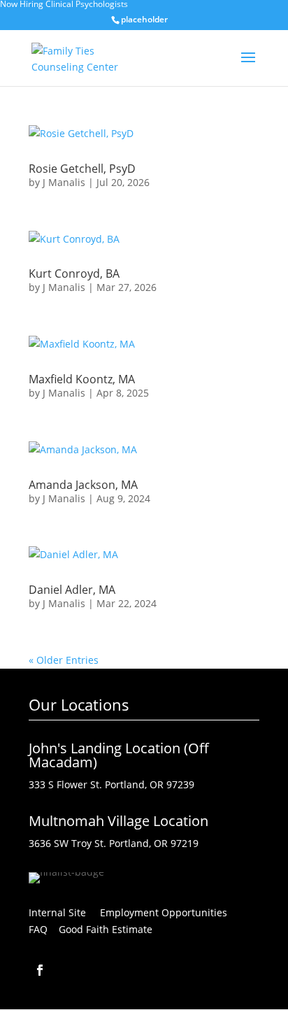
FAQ (38, 929)
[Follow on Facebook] (40, 970)
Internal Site (57, 912)
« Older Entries (64, 660)
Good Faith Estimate (105, 929)
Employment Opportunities (169, 912)
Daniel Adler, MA (72, 589)
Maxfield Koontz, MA (82, 379)
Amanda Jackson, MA (83, 484)
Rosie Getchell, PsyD (82, 168)
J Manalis (64, 182)
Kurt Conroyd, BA (74, 273)
